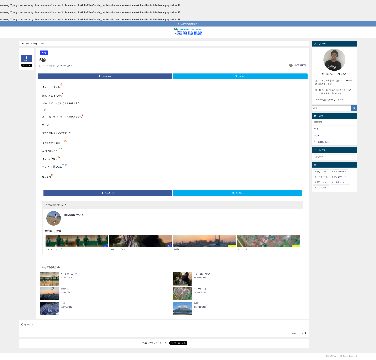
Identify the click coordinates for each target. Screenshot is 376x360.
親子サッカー (322, 182)
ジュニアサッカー (341, 177)
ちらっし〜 (297, 333)
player (316, 135)
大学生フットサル (341, 182)
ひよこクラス (322, 172)
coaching (318, 122)
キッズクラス (322, 187)
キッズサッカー (340, 172)
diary (44, 52)
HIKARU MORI (300, 65)
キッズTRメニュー (322, 142)
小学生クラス (322, 177)
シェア (26, 60)
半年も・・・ (31, 324)
